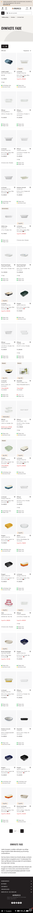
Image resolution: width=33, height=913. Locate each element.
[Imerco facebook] (12, 903)
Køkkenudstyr (5, 17)
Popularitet (26, 50)
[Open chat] (2, 13)
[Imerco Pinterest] (19, 903)
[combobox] (16, 831)
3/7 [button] (15, 831)
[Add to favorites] (14, 71)
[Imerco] (16, 8)
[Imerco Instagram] (14, 903)
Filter (3, 46)
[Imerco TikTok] (16, 903)
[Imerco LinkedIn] (21, 903)
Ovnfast (13, 17)
